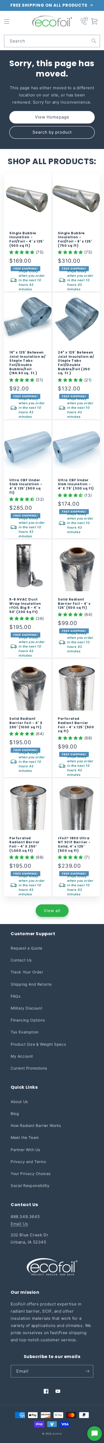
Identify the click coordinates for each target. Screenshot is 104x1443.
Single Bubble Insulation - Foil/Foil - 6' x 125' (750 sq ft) (75, 239)
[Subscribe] (87, 1371)
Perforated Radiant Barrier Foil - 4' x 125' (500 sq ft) (76, 725)
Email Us (19, 1223)
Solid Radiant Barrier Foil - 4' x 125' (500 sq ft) (74, 603)
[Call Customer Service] (84, 21)
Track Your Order (27, 972)
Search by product (52, 132)
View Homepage (52, 117)
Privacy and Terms (28, 1161)
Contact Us (21, 960)
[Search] (94, 41)
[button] (7, 21)
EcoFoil (57, 1433)
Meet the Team (25, 1137)
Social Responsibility (30, 1185)
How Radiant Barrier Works (36, 1125)
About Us (19, 1101)
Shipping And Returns (31, 984)
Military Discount (26, 1008)
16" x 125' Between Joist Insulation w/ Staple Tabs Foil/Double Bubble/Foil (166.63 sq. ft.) (27, 362)
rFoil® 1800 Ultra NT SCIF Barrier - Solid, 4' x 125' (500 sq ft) (74, 844)
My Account (22, 1056)
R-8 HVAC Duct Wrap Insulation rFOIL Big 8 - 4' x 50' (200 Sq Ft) (25, 605)
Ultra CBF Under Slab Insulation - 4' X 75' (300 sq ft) (76, 484)
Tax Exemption (25, 1032)
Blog (15, 1113)
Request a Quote (26, 948)
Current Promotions (29, 1068)
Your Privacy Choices (31, 1173)
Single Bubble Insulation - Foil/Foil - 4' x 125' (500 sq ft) (26, 239)
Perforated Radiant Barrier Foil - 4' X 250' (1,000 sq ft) (24, 844)
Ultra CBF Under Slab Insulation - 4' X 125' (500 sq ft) (25, 486)
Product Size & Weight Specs (38, 1044)
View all (52, 910)
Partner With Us (25, 1149)
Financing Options (28, 1020)
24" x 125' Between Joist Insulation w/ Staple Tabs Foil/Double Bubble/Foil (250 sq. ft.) (76, 362)
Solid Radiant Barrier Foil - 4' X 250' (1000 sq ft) (25, 723)
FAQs (15, 996)
